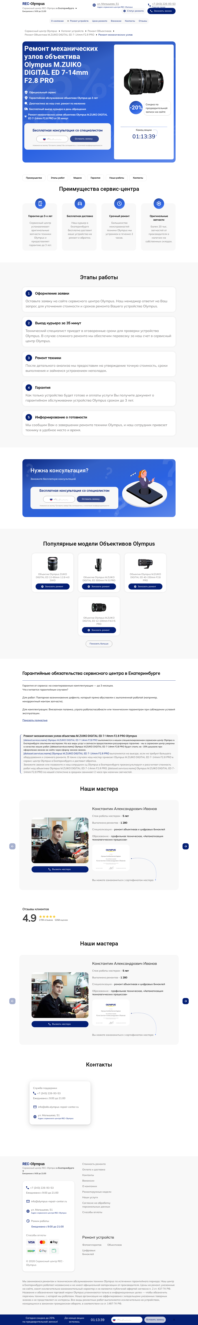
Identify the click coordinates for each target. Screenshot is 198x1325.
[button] (186, 846)
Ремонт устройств (79, 20)
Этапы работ (58, 177)
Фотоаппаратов (91, 1244)
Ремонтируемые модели (96, 1191)
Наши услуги (90, 1197)
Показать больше (99, 643)
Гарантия (95, 177)
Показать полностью (34, 720)
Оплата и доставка (93, 1169)
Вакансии (116, 20)
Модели (77, 177)
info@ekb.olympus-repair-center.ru (58, 1106)
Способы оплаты (92, 1212)
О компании (57, 20)
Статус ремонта (135, 10)
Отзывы (143, 20)
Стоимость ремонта (94, 1163)
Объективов (114, 1244)
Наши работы (116, 177)
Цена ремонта (99, 20)
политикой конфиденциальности (89, 145)
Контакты (130, 20)
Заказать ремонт (54, 586)
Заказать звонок (163, 10)
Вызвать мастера (61, 869)
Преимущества (34, 177)
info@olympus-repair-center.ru (49, 1201)
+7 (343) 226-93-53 (164, 3)
